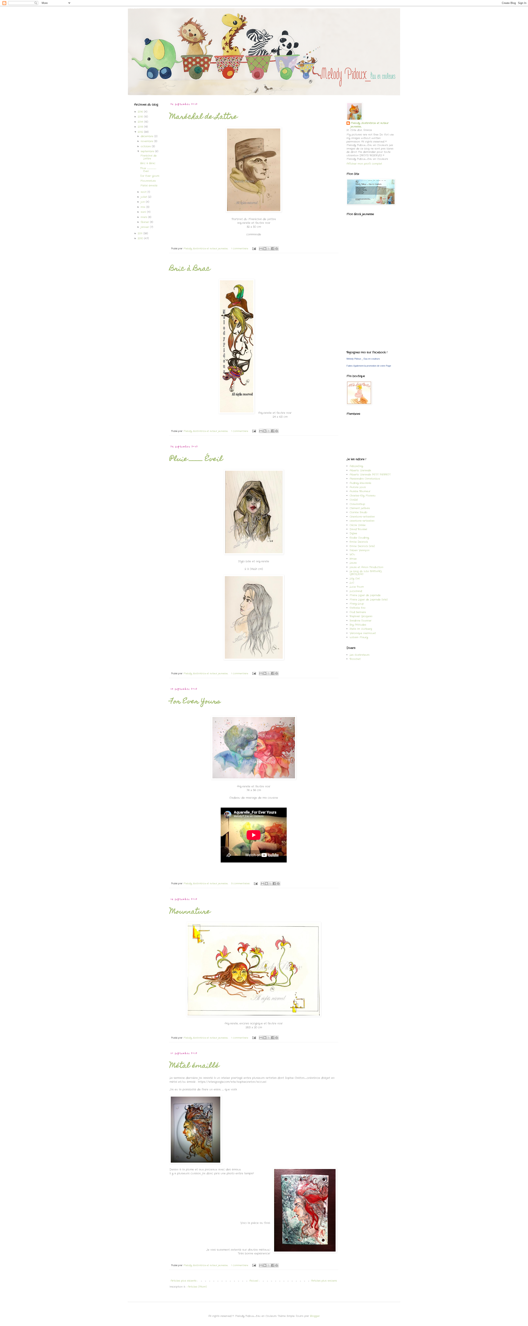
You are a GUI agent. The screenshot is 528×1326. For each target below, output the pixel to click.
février (145, 222)
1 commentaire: (240, 248)
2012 (141, 132)
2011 (140, 233)
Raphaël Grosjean (361, 616)
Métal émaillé (194, 1066)
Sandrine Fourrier (360, 620)
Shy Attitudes (358, 624)
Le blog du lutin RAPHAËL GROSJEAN (366, 573)
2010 (141, 238)
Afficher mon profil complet (364, 163)
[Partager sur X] (269, 249)
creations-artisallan (362, 521)
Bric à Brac (190, 269)
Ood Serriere (358, 612)
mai (143, 207)
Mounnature (190, 912)
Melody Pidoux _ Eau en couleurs (363, 358)
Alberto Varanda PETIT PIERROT (370, 474)
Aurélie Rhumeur (360, 491)
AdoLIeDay (356, 466)
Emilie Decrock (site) (362, 546)
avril (144, 212)
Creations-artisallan (362, 516)
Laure (353, 563)
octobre (146, 146)
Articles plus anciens (324, 1280)
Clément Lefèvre (360, 508)
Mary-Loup (357, 603)
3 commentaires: (241, 883)
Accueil (253, 1280)
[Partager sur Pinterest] (277, 249)
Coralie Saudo (358, 512)
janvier (145, 227)
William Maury (359, 637)
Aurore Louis (358, 487)
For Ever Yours (195, 701)
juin (143, 202)
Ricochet (355, 659)
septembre (148, 151)
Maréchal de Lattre (203, 117)
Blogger (315, 1316)
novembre (147, 141)
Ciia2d (353, 499)
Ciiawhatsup (357, 504)
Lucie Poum (357, 587)
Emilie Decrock (359, 542)
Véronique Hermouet (363, 633)
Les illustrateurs (359, 655)
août (144, 192)
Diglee (353, 533)
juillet (144, 197)
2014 (141, 122)
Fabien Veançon (359, 550)
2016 (141, 111)
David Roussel (358, 529)
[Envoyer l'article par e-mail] (254, 248)
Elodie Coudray (359, 537)
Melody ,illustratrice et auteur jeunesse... (370, 125)
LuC (352, 582)
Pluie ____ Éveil (196, 459)
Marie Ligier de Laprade (365, 595)
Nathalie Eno (357, 608)
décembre (147, 136)
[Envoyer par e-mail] (261, 249)
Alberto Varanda (360, 470)
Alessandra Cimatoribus (365, 478)
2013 (141, 127)
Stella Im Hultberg (361, 629)
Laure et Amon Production (366, 567)
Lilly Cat (355, 578)
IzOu (352, 554)
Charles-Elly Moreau (363, 495)
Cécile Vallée (357, 525)
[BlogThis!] (265, 249)
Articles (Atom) (197, 1286)
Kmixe (353, 558)
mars (144, 217)
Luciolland (356, 591)
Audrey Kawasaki (360, 483)
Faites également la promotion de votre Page (368, 366)
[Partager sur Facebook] (273, 249)
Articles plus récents (183, 1280)
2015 (141, 116)
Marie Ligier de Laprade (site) (369, 599)
